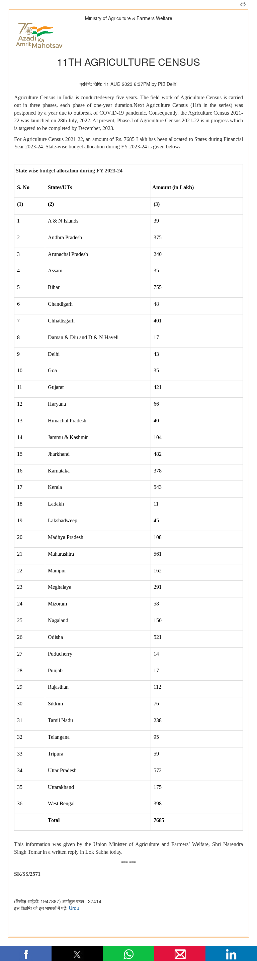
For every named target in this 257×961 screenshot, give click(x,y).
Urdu (74, 908)
